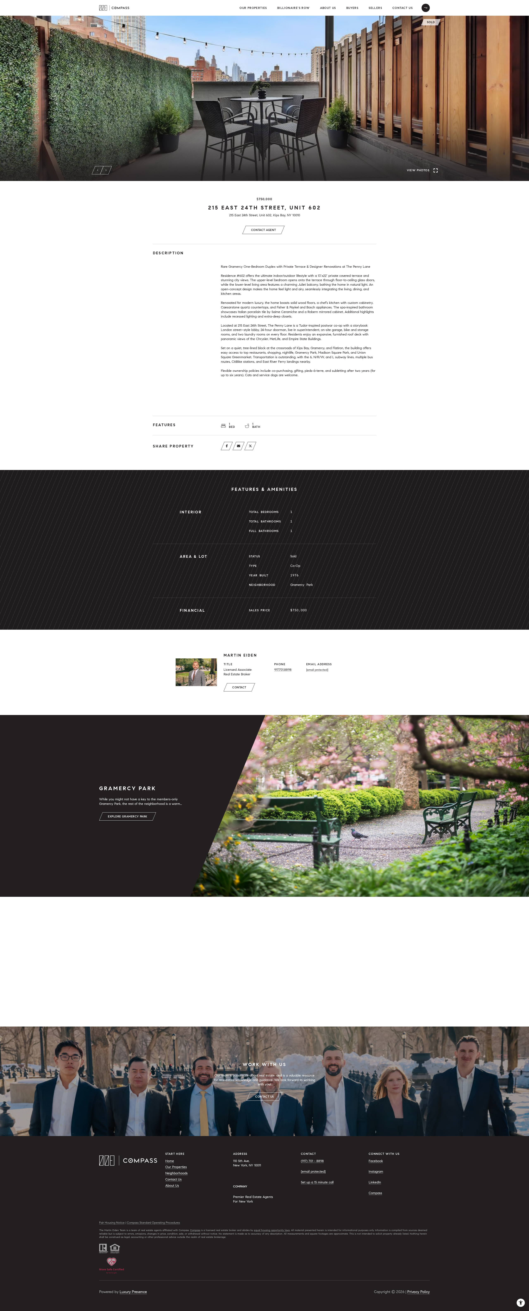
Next (106, 170)
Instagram (376, 1171)
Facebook (376, 1161)
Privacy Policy (418, 1292)
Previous (98, 170)
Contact (239, 687)
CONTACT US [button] (264, 1096)
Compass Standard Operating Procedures (153, 1222)
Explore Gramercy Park (127, 816)
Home (169, 1161)
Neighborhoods (176, 1173)
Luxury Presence (133, 1292)
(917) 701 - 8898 (312, 1161)
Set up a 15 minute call (317, 1182)
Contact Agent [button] (263, 230)
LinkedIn (375, 1182)
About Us (328, 8)
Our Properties (253, 8)
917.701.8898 (283, 670)
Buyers (352, 8)
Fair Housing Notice (112, 1222)
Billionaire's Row (293, 8)
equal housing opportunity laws (272, 1230)
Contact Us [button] (402, 8)
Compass (375, 1193)
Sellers (375, 8)
